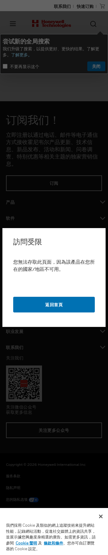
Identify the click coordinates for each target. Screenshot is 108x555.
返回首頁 (54, 304)
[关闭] (100, 516)
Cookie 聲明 (26, 543)
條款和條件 (53, 543)
